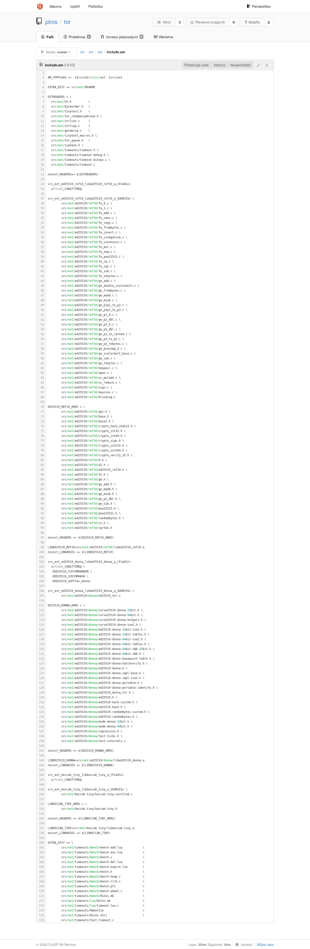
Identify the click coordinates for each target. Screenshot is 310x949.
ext (100, 51)
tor (67, 21)
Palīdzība (95, 6)
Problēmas (79, 36)
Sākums (55, 6)
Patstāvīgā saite (196, 64)
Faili (50, 36)
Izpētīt (75, 6)
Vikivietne (166, 36)
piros (51, 21)
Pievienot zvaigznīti (210, 22)
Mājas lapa (265, 944)
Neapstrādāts (240, 64)
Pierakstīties (261, 6)
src (91, 51)
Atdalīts (254, 22)
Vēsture (219, 64)
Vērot (167, 22)
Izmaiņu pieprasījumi (124, 36)
